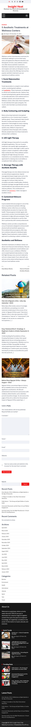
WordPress (25, 724)
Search (4, 481)
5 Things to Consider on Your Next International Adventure (20, 682)
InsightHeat (12, 611)
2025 (11, 722)
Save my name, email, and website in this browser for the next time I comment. (16, 465)
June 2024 (4, 557)
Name (4, 439)
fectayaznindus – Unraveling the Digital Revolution (20, 653)
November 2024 (6, 542)
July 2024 (4, 554)
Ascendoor (10, 724)
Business (4, 24)
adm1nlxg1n (6, 33)
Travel (3, 600)
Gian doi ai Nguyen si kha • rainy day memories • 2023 (14, 302)
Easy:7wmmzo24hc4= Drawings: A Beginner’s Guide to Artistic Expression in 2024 (15, 331)
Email (4, 447)
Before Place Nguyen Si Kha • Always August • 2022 (14, 381)
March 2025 (5, 530)
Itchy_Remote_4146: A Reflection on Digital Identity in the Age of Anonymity (20, 675)
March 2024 (5, 566)
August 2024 (5, 551)
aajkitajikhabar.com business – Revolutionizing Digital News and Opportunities (20, 643)
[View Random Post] (9, 1)
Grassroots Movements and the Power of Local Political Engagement (20, 668)
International (5, 588)
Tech (3, 597)
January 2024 (5, 572)
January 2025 (5, 536)
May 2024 (4, 560)
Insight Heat (15, 6)
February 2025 (5, 533)
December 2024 (6, 539)
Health (3, 585)
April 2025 (4, 527)
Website (4, 455)
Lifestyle (4, 591)
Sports (3, 594)
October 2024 (5, 545)
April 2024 (4, 563)
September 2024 (6, 548)
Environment (5, 582)
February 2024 (5, 569)
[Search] (26, 15)
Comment (5, 415)
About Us (5, 607)
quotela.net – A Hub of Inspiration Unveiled (20, 633)
